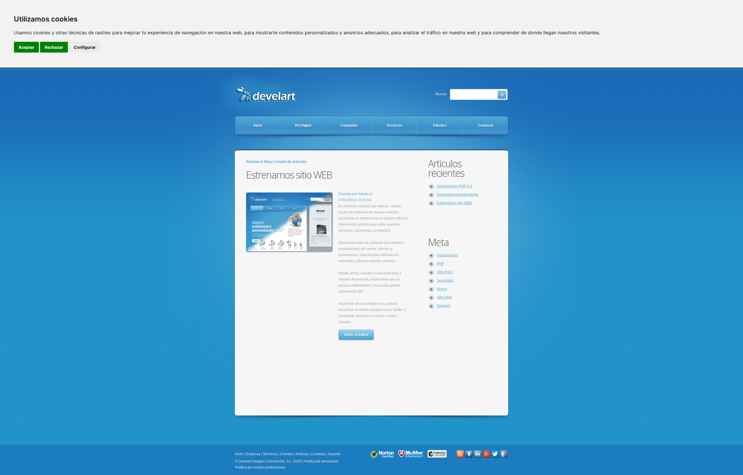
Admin (363, 194)
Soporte (334, 454)
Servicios (394, 125)
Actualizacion (447, 255)
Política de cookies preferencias (260, 467)
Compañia (348, 125)
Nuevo (442, 289)
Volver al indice (356, 335)
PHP (440, 264)
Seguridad (445, 280)
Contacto (485, 125)
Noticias (302, 454)
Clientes (440, 125)
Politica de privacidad (321, 461)
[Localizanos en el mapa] (469, 454)
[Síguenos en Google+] (486, 454)
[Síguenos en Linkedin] (478, 454)
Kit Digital (303, 125)
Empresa (253, 454)
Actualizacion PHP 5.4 (454, 186)
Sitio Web (444, 297)
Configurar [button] (85, 47)
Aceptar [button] (26, 47)
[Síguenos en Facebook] (504, 454)
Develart (443, 306)
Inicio (257, 125)
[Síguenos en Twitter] (495, 454)
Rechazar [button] (54, 47)
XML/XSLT (445, 272)
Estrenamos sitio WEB (265, 94)
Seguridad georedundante (458, 194)
